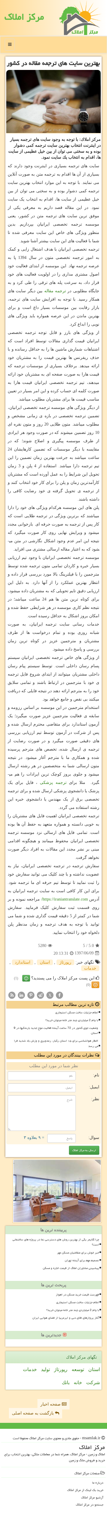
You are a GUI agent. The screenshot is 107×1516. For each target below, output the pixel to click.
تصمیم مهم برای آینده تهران (82, 1260)
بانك (66, 1382)
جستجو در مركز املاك (89, 1504)
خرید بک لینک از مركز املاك (85, 1490)
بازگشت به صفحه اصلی (33, 1413)
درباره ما (97, 1482)
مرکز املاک (24, 17)
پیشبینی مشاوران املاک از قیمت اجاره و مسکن (71, 1268)
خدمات (90, 968)
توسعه (78, 1369)
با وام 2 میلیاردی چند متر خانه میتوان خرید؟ (71, 1020)
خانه (78, 1382)
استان (45, 962)
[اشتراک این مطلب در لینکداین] (21, 995)
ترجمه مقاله (55, 291)
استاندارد (22, 962)
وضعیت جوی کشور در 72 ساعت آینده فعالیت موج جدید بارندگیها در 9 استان (56, 1030)
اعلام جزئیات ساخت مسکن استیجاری (76, 1012)
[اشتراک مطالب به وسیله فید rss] (12, 995)
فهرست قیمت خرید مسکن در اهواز (77, 1295)
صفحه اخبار (51, 1404)
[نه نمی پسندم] (95, 985)
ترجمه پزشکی (53, 782)
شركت (93, 1382)
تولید (45, 1369)
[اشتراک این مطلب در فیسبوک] (59, 995)
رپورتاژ (65, 962)
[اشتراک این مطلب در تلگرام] (40, 995)
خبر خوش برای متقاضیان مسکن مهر (78, 1253)
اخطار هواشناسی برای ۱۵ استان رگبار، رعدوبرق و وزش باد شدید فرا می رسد (56, 1043)
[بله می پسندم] (26, 978)
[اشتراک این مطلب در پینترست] (31, 995)
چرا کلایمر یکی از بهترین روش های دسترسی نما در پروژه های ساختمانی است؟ (55, 1242)
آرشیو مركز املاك (92, 1497)
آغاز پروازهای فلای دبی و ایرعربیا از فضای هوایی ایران (65, 1318)
